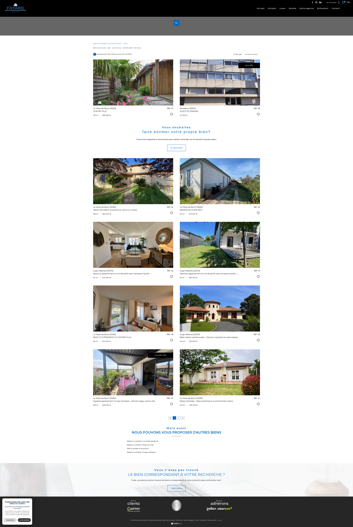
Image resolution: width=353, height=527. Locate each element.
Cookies (220, 520)
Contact (336, 8)
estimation (322, 8)
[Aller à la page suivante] (182, 418)
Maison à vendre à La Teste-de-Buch (142, 441)
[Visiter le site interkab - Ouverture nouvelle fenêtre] (225, 508)
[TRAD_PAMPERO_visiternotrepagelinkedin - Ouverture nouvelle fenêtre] (320, 2)
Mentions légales (189, 520)
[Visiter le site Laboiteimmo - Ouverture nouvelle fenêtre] (176, 524)
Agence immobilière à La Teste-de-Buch (107, 43)
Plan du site (179, 520)
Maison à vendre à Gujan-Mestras (141, 452)
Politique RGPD (212, 520)
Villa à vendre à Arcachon (138, 449)
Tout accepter (24, 520)
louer (283, 8)
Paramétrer (10, 520)
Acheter (272, 8)
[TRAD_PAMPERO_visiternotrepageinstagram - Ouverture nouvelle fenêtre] (316, 2)
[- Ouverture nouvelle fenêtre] (133, 509)
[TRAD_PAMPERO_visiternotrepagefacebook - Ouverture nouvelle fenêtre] (312, 2)
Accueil (261, 8)
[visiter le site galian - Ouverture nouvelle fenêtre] (211, 509)
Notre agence (307, 8)
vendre (292, 8)
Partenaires (203, 520)
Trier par (237, 54)
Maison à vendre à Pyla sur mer (140, 445)
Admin (197, 520)
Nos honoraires (171, 520)
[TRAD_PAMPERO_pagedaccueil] (15, 12)
